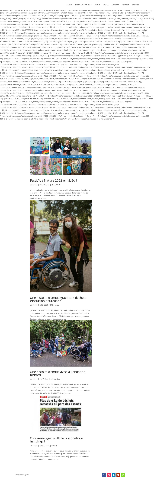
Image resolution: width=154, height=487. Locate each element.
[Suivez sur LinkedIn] (114, 475)
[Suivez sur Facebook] (104, 475)
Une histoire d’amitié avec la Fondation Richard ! (57, 373)
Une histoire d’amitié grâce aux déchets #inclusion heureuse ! (58, 299)
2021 (52, 305)
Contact (125, 5)
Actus (97, 5)
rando (35, 184)
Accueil (69, 5)
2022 (53, 184)
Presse (105, 5)
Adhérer (135, 5)
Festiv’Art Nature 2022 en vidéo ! (53, 180)
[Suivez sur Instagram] (109, 475)
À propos (115, 5)
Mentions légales (22, 475)
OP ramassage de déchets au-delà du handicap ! (56, 439)
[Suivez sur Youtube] (118, 475)
